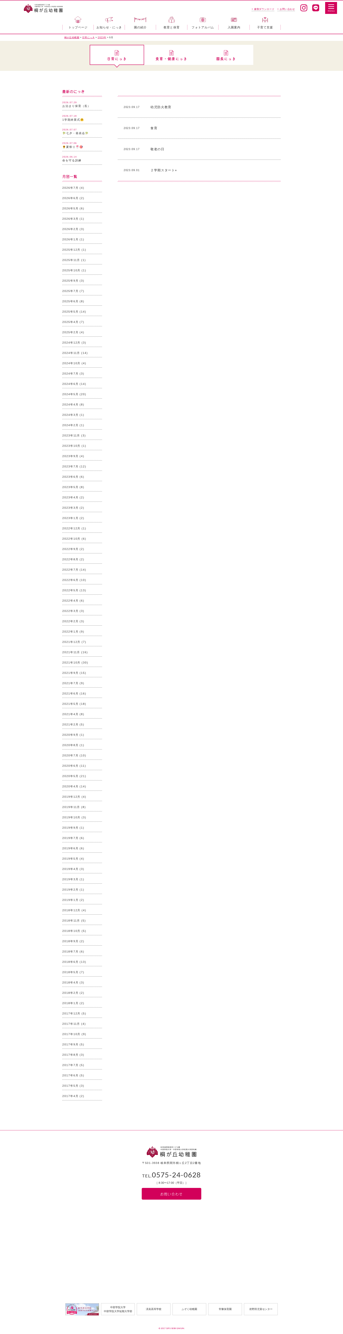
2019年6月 (70, 848)
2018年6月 (70, 961)
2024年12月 (71, 342)
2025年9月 (70, 280)
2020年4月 (70, 786)
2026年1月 (70, 239)
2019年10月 (71, 817)
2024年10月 (71, 363)
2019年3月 (70, 879)
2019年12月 (71, 796)
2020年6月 (70, 765)
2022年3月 (70, 611)
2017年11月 (71, 1023)
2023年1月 (70, 518)
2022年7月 (70, 569)
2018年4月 (70, 982)
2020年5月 (70, 776)
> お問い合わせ (286, 9)
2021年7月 (70, 683)
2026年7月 (70, 187)
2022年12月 (71, 528)
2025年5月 (70, 311)
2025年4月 (70, 322)
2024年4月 (70, 404)
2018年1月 (70, 1003)
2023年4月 (70, 497)
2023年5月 (70, 487)
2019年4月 (70, 869)
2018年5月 (70, 972)
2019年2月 (70, 889)
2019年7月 (70, 838)
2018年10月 (71, 930)
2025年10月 (71, 270)
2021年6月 (70, 693)
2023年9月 (70, 456)
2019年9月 (70, 827)
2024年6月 (70, 383)
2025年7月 (70, 291)
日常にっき (117, 59)
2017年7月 (70, 1065)
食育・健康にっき (171, 59)
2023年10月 (71, 445)
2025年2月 (70, 332)
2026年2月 (70, 229)
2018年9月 (70, 941)
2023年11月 (71, 435)
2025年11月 (71, 260)
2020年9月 (70, 734)
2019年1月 (70, 900)
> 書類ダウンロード (263, 9)
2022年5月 (70, 590)
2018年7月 (70, 951)
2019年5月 (70, 858)
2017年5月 (70, 1085)
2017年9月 (70, 1044)
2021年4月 (70, 714)
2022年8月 (70, 559)
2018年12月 (71, 910)
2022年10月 (71, 538)
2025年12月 (71, 249)
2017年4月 (70, 1096)
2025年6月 (70, 301)
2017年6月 (70, 1075)
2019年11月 (71, 807)
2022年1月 (70, 631)
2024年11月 (71, 352)
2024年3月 (70, 414)
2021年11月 (71, 652)
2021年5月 (70, 703)
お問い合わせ (171, 1193)
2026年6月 (70, 198)
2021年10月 (71, 662)
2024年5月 (70, 394)
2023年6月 (70, 476)
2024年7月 (70, 373)
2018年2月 (70, 992)
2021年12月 (71, 641)
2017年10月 (71, 1034)
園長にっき (226, 59)
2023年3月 (70, 507)
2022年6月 (70, 580)
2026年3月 (70, 218)
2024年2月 (70, 425)
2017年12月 (71, 1013)
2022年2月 (70, 621)
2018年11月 (71, 920)
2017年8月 (70, 1054)
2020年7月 (70, 755)
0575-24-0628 (171, 1175)
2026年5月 (70, 208)
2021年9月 (70, 672)
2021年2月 (70, 724)
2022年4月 (70, 600)
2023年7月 (70, 466)
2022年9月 (70, 549)
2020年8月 (70, 745)
